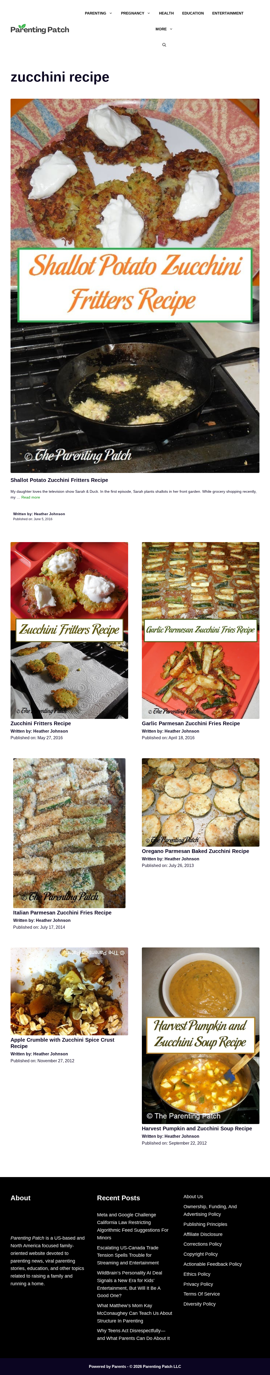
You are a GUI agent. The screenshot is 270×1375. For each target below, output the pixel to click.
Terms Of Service (202, 1294)
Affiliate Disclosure (203, 1234)
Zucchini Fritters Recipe (41, 723)
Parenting (95, 13)
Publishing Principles (205, 1224)
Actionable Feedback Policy (213, 1264)
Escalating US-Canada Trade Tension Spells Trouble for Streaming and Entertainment (128, 1255)
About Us (193, 1196)
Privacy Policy (198, 1284)
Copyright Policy (201, 1254)
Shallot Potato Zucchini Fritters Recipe (59, 480)
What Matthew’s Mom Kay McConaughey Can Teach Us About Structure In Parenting (134, 1313)
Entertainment (228, 13)
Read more (30, 497)
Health (166, 13)
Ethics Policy (197, 1274)
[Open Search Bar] (164, 45)
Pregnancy (132, 13)
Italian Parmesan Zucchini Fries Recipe (62, 913)
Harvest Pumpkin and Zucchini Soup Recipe (197, 1128)
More (161, 29)
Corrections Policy (203, 1244)
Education (193, 13)
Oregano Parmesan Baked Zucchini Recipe (195, 851)
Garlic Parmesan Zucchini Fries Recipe (191, 723)
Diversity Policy (200, 1304)
